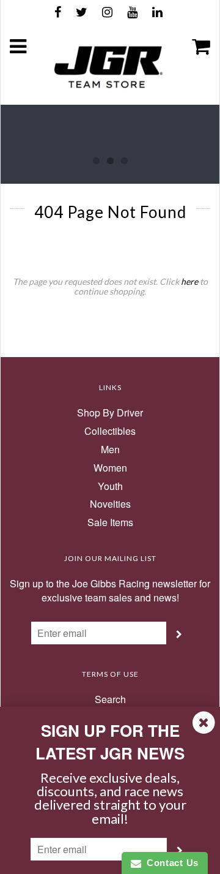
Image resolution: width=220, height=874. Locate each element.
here (189, 281)
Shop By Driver (110, 413)
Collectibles (110, 431)
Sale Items (110, 522)
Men (110, 449)
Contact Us (170, 862)
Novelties (110, 504)
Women (110, 468)
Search (110, 699)
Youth (110, 486)
